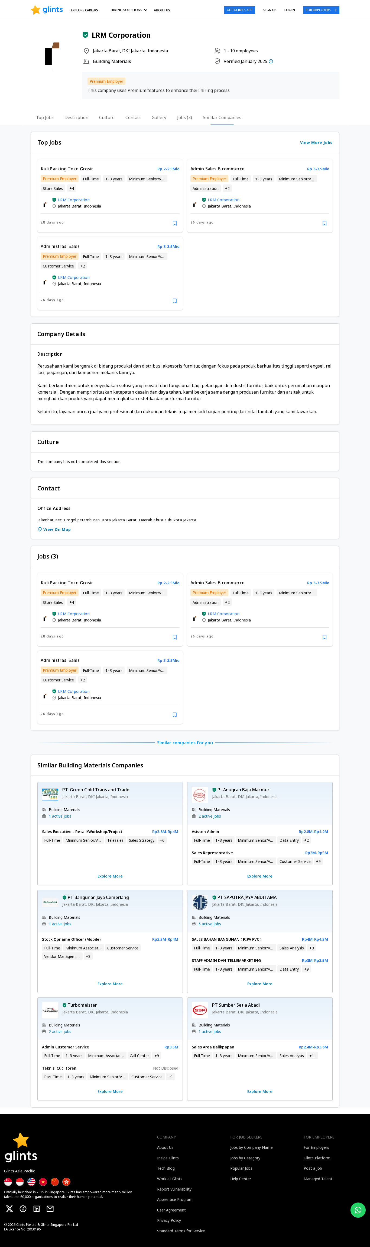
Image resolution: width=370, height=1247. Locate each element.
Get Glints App (239, 10)
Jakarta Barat (70, 206)
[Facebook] (23, 1208)
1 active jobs (60, 816)
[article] (110, 195)
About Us (162, 10)
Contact (133, 117)
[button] (85, 35)
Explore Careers (84, 10)
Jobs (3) (184, 117)
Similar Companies (222, 117)
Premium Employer (106, 81)
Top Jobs (45, 117)
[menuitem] (130, 9)
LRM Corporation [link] (74, 199)
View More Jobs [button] (316, 142)
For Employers (318, 10)
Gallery (159, 117)
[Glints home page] (47, 10)
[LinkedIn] (36, 1208)
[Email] (50, 1208)
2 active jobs (210, 816)
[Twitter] (9, 1208)
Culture (107, 117)
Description (76, 117)
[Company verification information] (270, 61)
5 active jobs (210, 923)
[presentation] (47, 10)
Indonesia (92, 206)
